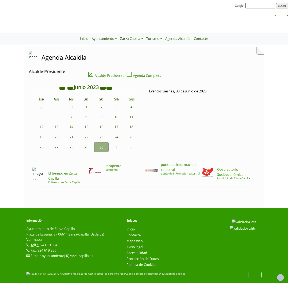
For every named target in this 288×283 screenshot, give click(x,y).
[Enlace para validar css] (244, 221)
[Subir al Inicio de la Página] (280, 277)
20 (56, 137)
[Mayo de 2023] (70, 87)
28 (71, 147)
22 (86, 137)
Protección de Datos (143, 258)
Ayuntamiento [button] (103, 38)
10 (116, 117)
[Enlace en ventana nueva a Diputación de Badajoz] (41, 273)
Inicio (84, 38)
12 (41, 127)
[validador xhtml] (244, 228)
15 (86, 127)
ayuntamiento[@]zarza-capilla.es (67, 255)
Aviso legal (135, 247)
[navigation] (261, 5)
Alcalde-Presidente (106, 75)
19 (41, 137)
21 (71, 137)
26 (41, 147)
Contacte (201, 38)
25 (131, 137)
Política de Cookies (141, 264)
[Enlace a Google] (239, 5)
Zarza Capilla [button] (130, 38)
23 (101, 137)
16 (101, 127)
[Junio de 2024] (103, 87)
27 (56, 147)
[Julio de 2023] (109, 87)
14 (71, 127)
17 (116, 127)
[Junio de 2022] (62, 87)
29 (86, 147)
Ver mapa (34, 239)
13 (56, 127)
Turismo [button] (152, 38)
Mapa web (135, 241)
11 (131, 117)
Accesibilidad (137, 253)
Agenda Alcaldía (177, 38)
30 (101, 147)
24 (116, 137)
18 (131, 127)
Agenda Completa (143, 75)
